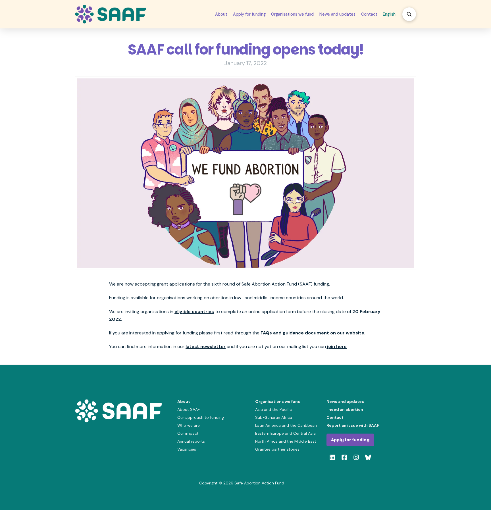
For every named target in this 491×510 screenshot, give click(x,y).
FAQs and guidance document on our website (312, 333)
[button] (409, 14)
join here (336, 346)
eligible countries (194, 312)
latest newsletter (206, 346)
